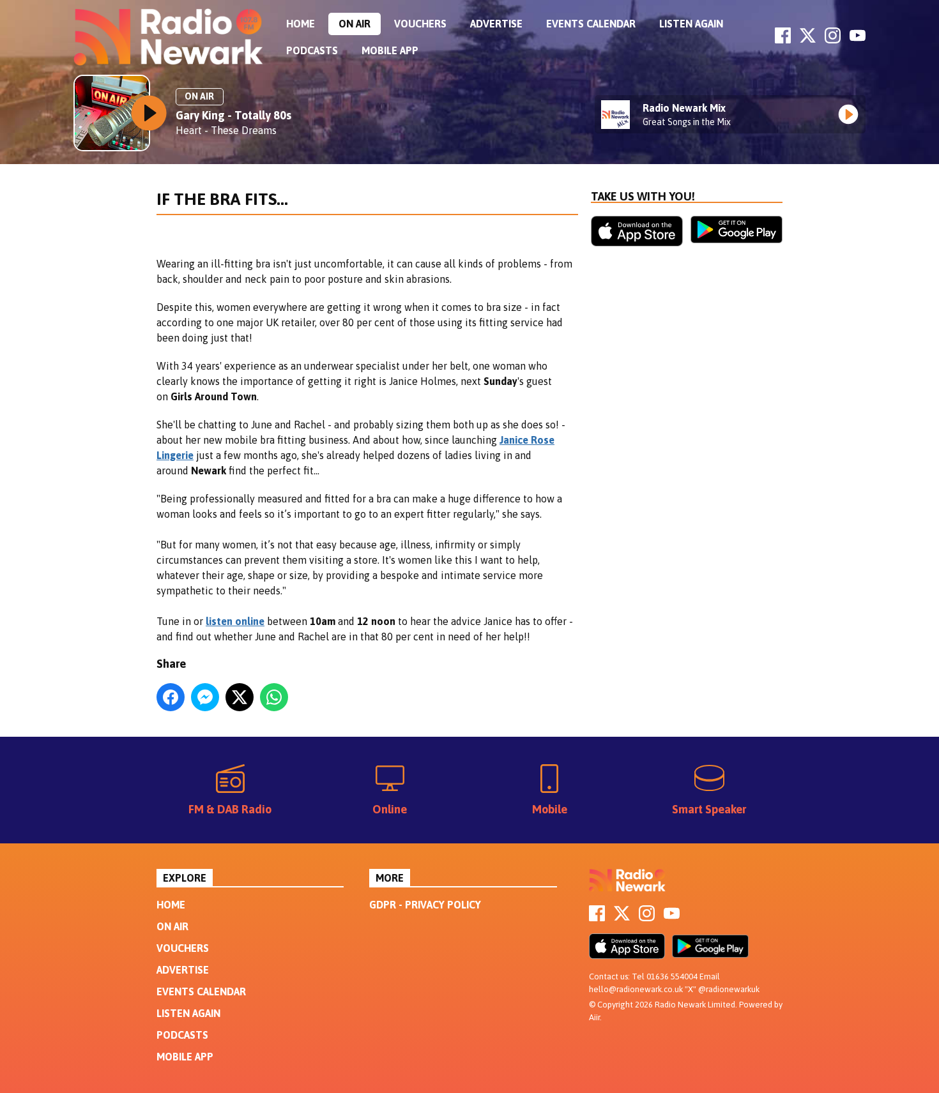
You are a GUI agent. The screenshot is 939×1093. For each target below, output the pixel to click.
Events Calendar (591, 23)
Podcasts (312, 50)
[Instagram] (833, 39)
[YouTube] (858, 39)
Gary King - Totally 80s (233, 115)
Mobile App (390, 50)
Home (300, 23)
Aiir (594, 1017)
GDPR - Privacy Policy (425, 904)
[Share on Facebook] (170, 697)
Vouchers (420, 23)
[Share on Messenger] (205, 697)
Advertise (496, 23)
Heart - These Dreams (226, 130)
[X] (808, 39)
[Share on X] (239, 697)
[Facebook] (783, 39)
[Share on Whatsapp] (274, 697)
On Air (354, 23)
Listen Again (691, 23)
